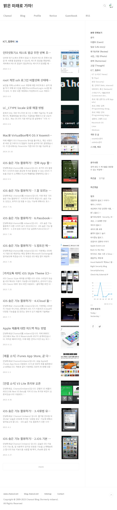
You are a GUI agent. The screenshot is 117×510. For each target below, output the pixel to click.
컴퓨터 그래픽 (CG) (99, 118)
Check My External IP (99, 274)
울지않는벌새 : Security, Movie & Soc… (102, 216)
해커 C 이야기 (95, 204)
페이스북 (93, 326)
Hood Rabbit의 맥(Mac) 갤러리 (102, 262)
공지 (92, 37)
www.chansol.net (10, 494)
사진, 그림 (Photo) (98, 56)
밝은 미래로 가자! (18, 5)
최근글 (93, 178)
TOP (111, 495)
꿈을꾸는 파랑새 (96, 258)
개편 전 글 (94, 134)
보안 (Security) (98, 81)
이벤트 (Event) (97, 42)
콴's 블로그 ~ (95, 212)
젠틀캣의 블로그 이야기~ (100, 200)
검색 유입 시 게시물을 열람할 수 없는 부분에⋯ (101, 168)
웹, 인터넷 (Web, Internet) (102, 85)
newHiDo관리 (97, 138)
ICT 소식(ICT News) (99, 74)
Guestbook (71, 15)
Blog (22, 15)
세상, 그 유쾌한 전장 (98, 221)
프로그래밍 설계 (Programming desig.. (101, 107)
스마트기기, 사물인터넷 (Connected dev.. (101, 94)
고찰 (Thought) (97, 65)
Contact (60, 494)
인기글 (102, 178)
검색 (105, 6)
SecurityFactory (97, 270)
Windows (95, 130)
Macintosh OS (98, 122)
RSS (88, 15)
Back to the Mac (97, 249)
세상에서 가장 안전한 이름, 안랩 (102, 208)
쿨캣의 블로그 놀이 (97, 233)
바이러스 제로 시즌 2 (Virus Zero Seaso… (102, 254)
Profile (37, 15)
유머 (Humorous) (98, 60)
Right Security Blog (98, 266)
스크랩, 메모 (95, 146)
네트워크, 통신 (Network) (102, 89)
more (41, 466)
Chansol (7, 15)
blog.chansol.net (31, 494)
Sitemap (48, 494)
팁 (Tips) (95, 78)
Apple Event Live (97, 245)
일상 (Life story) (97, 46)
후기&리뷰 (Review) (99, 51)
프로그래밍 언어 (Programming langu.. (101, 113)
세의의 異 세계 (96, 229)
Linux (94, 126)
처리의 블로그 (95, 225)
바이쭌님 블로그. (97, 237)
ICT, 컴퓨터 (95, 70)
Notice (53, 15)
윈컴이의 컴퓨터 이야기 (99, 241)
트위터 (99, 326)
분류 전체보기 (96, 32)
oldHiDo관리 (97, 142)
